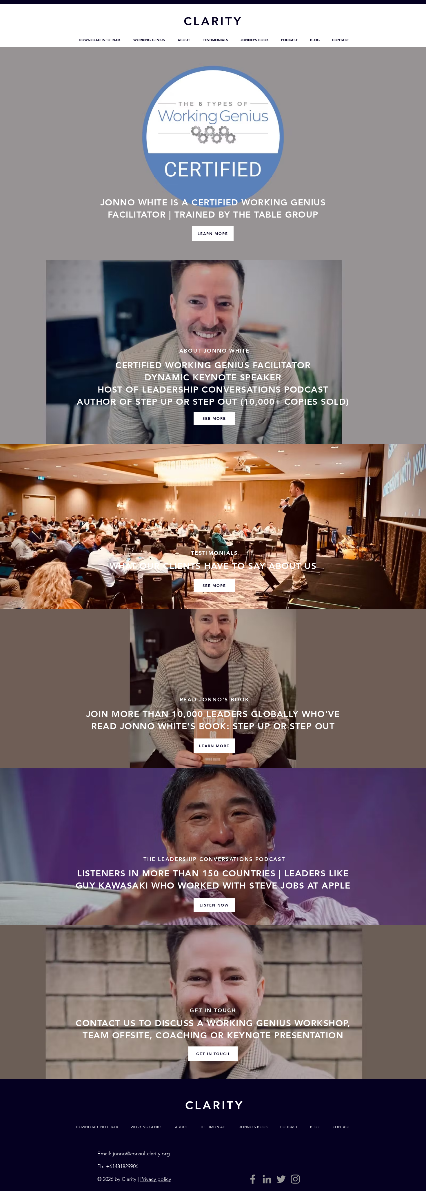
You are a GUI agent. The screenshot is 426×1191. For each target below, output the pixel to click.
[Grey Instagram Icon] (295, 1179)
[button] (99, 39)
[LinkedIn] (267, 1179)
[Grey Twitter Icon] (281, 1179)
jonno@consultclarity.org (141, 1153)
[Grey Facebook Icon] (253, 1179)
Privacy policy (155, 1179)
